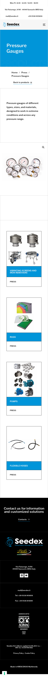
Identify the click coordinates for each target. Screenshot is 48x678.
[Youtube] (26, 575)
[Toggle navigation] (38, 25)
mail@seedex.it (12, 16)
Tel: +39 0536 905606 (24, 595)
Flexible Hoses (19, 465)
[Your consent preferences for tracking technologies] (4, 673)
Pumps (14, 401)
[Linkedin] (22, 575)
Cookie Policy (30, 653)
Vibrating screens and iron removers (23, 271)
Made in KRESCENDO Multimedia (24, 667)
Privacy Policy (18, 653)
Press (24, 72)
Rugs (13, 337)
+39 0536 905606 (35, 16)
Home (15, 72)
